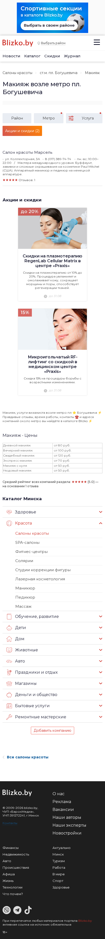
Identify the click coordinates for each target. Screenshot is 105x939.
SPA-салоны (27, 542)
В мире (58, 874)
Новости (11, 56)
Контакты (10, 823)
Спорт (57, 881)
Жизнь (8, 881)
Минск (58, 854)
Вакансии (63, 809)
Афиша (9, 874)
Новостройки (67, 833)
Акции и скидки (22, 199)
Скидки (52, 56)
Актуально (61, 848)
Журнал (72, 56)
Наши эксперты (69, 825)
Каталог (32, 56)
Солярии (24, 560)
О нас (58, 793)
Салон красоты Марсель (27, 152)
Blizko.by (85, 921)
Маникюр (25, 588)
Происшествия (16, 867)
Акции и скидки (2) (22, 131)
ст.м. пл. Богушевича (58, 73)
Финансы (11, 848)
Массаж (23, 606)
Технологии (12, 887)
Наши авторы (66, 817)
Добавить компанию (52, 730)
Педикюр (25, 597)
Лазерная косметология (40, 579)
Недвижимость (16, 854)
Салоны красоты (17, 73)
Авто (7, 861)
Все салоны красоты (27, 757)
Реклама (61, 801)
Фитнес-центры (31, 551)
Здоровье (61, 887)
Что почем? (13, 894)
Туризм (58, 861)
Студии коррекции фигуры (43, 569)
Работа (58, 867)
